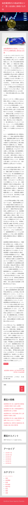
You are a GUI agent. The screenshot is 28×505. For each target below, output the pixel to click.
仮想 (6, 478)
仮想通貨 (7, 480)
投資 (6, 482)
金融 (9, 378)
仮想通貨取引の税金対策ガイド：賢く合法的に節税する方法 (14, 6)
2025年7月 (8, 461)
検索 (5, 385)
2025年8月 (8, 459)
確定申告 (6, 363)
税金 (6, 488)
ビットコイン (9, 476)
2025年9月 (8, 457)
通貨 (6, 378)
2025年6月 (8, 463)
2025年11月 (8, 453)
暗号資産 (7, 484)
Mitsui (17, 376)
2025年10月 (8, 455)
